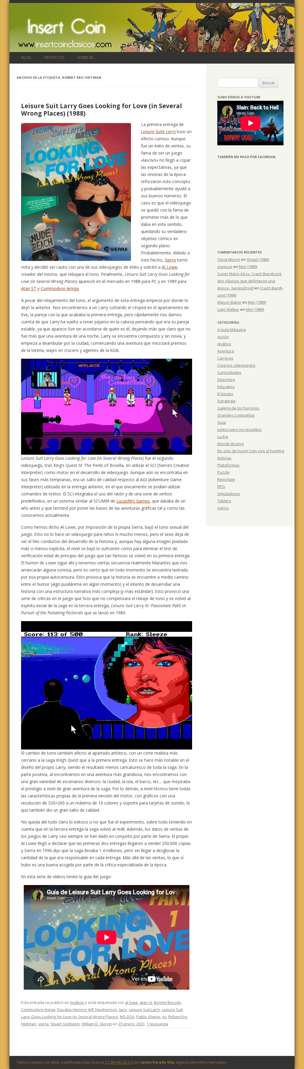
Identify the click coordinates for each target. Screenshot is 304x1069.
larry (123, 1009)
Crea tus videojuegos (236, 365)
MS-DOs (127, 1016)
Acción (223, 336)
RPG (221, 486)
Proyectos (54, 57)
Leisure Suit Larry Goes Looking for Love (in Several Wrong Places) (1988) (101, 109)
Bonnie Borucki (167, 1002)
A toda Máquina (231, 329)
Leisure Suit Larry (144, 1009)
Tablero (224, 500)
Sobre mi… (86, 57)
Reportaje (226, 479)
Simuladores (228, 493)
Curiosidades (229, 372)
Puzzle (223, 472)
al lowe (131, 1002)
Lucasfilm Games (133, 501)
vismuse (224, 266)
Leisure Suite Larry (158, 131)
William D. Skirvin (97, 1024)
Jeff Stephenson (102, 1009)
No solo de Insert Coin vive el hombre (250, 451)
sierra (43, 1024)
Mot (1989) (248, 266)
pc (164, 1016)
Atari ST (28, 288)
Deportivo (226, 379)
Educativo (226, 386)
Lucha (222, 436)
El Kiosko (225, 393)
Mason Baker (229, 302)
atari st (146, 1002)
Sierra (170, 260)
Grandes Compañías (236, 415)
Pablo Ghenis (148, 1016)
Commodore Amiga (60, 288)
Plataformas (228, 465)
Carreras (225, 358)
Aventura (225, 351)
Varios (223, 508)
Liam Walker (228, 309)
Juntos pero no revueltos (239, 429)
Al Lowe (169, 267)
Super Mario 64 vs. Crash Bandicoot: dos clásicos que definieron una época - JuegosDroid (249, 281)
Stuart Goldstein (65, 1024)
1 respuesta (157, 1024)
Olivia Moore (228, 259)
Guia (221, 422)
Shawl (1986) (258, 259)
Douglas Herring (71, 1009)
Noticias (224, 458)
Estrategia (226, 401)
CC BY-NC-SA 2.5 (119, 1062)
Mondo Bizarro (230, 443)
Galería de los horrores (238, 408)
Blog (26, 57)
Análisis (77, 1002)
